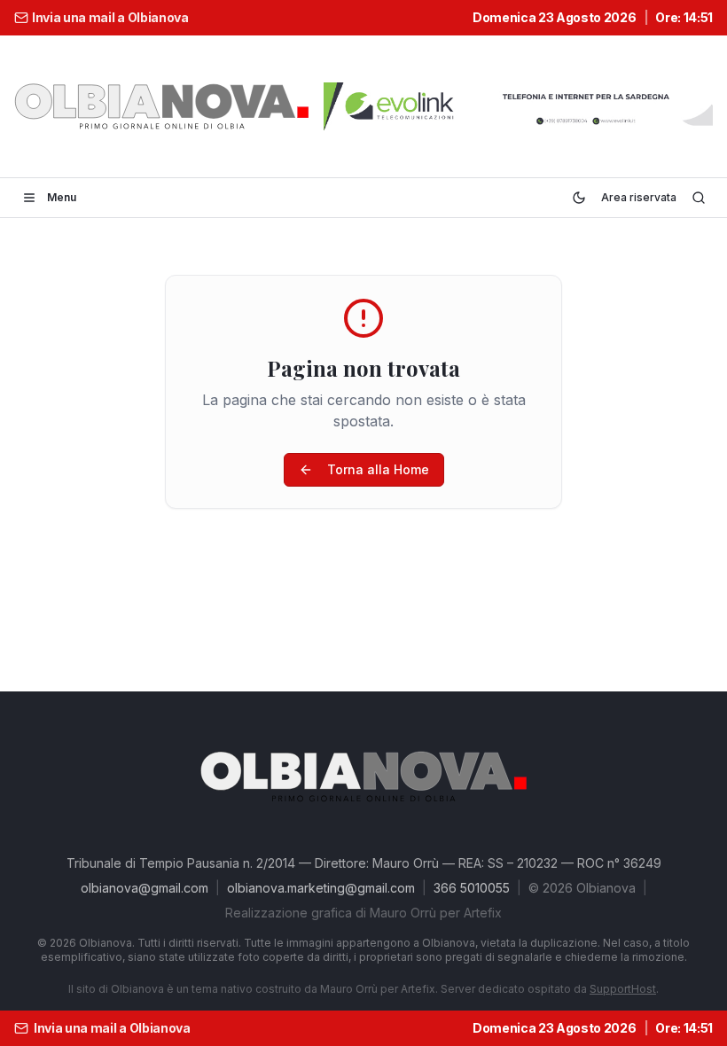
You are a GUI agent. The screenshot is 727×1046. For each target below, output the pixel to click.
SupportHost (623, 988)
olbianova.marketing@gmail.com (321, 887)
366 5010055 (472, 887)
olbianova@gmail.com (144, 887)
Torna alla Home (378, 469)
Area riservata (638, 197)
